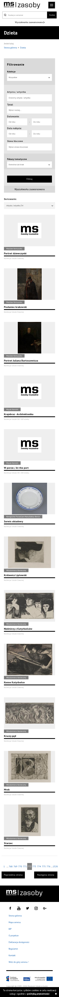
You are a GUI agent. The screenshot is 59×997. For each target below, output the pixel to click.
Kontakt (12, 955)
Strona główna (10, 47)
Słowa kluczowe (15, 141)
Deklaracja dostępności (19, 942)
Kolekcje (11, 71)
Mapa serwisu (15, 922)
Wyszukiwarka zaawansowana (29, 22)
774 (39, 866)
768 (11, 866)
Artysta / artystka (16, 91)
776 (48, 866)
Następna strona (45, 875)
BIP (10, 929)
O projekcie (14, 935)
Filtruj (30, 179)
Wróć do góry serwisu (19, 962)
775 (44, 866)
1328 (55, 866)
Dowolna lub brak (16, 164)
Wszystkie (13, 77)
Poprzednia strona (13, 875)
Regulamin (13, 948)
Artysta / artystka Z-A (14, 205)
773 (34, 866)
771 (25, 866)
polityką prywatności (38, 993)
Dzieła (23, 47)
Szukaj (52, 15)
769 (15, 866)
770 (20, 866)
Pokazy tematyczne (17, 159)
